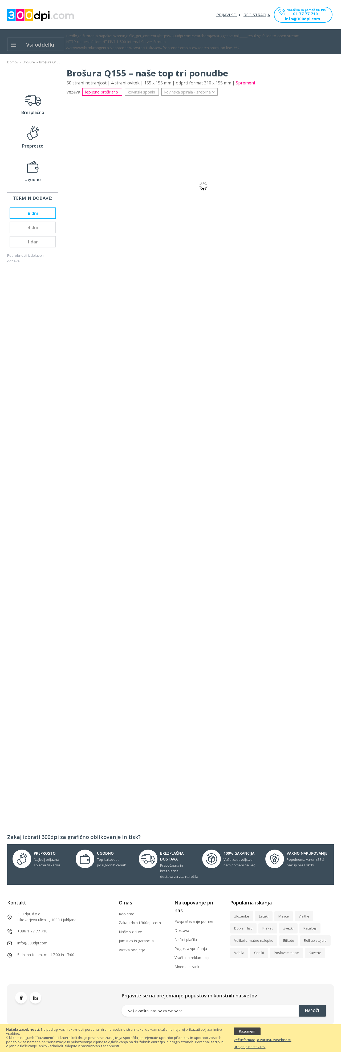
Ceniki (259, 952)
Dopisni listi (243, 928)
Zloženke (241, 916)
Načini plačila (185, 939)
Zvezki (288, 928)
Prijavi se (226, 14)
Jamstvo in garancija (136, 940)
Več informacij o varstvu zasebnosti (262, 1040)
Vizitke (304, 916)
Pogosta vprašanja (190, 948)
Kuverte (315, 952)
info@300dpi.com (302, 19)
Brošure (29, 62)
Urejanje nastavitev (249, 1047)
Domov (12, 62)
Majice (283, 916)
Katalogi (309, 928)
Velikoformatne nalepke (253, 940)
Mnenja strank (186, 966)
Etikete (288, 940)
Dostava (181, 930)
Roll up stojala (315, 940)
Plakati (267, 928)
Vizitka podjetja (132, 949)
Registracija (256, 14)
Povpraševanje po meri (194, 921)
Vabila (239, 952)
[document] (170, 1038)
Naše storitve (130, 931)
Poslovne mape (286, 952)
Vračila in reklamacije (192, 957)
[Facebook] (21, 998)
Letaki (264, 916)
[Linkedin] (35, 998)
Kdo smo (127, 913)
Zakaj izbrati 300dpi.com (140, 922)
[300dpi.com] (40, 15)
